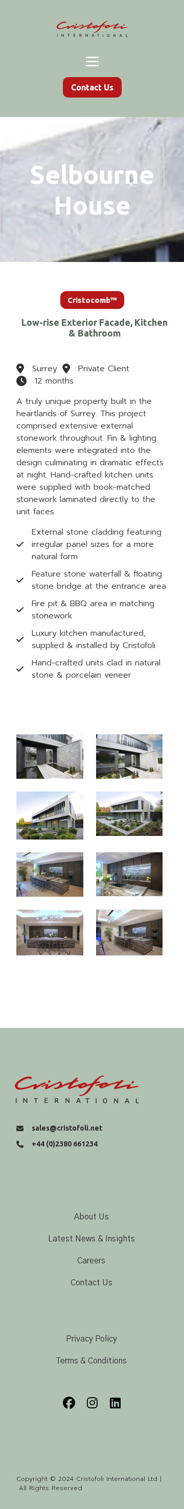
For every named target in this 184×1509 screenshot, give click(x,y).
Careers (91, 1261)
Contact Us (91, 1283)
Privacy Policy (91, 1339)
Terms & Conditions (91, 1361)
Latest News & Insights (91, 1239)
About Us (91, 1217)
